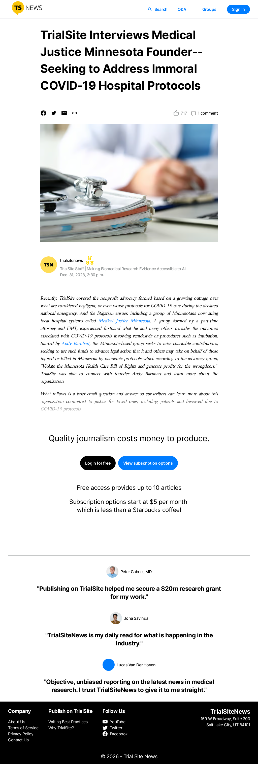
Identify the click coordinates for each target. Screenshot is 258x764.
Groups (209, 9)
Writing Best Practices (67, 721)
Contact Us (18, 739)
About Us (16, 721)
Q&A (182, 9)
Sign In (238, 9)
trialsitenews (71, 260)
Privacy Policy (20, 733)
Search (161, 9)
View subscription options (148, 463)
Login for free (97, 463)
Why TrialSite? (61, 727)
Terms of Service (23, 727)
